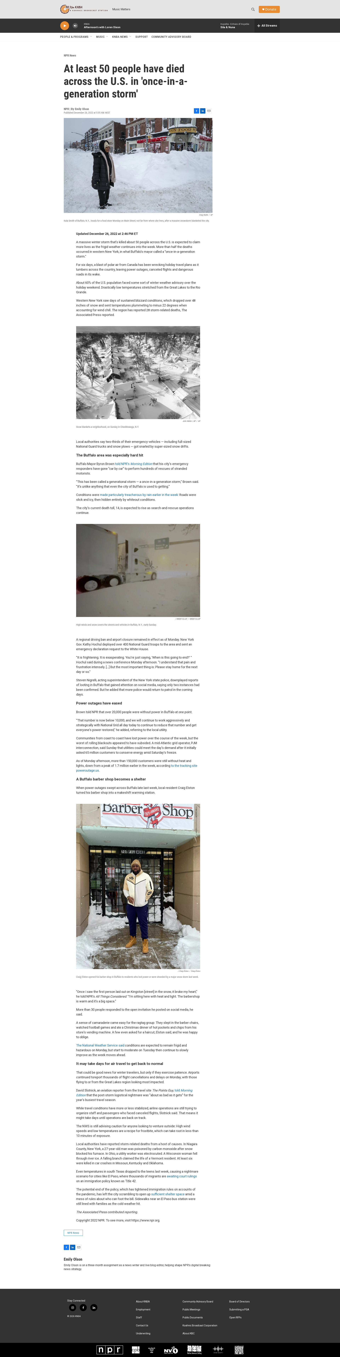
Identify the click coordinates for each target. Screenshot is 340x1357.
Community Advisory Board (171, 36)
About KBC (189, 1333)
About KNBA (143, 1301)
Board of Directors (239, 1301)
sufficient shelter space (168, 1194)
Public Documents (193, 1317)
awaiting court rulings (182, 1176)
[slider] (80, 25)
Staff (139, 1317)
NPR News (70, 55)
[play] (64, 26)
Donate (270, 9)
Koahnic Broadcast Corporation (200, 1325)
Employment (143, 1309)
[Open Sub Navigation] (91, 36)
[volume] (75, 26)
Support (141, 36)
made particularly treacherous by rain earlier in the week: (139, 495)
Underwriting (143, 1333)
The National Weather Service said (100, 1045)
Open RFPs (235, 1317)
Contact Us (142, 1325)
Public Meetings (191, 1309)
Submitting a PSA (239, 1309)
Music (100, 36)
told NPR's (133, 464)
